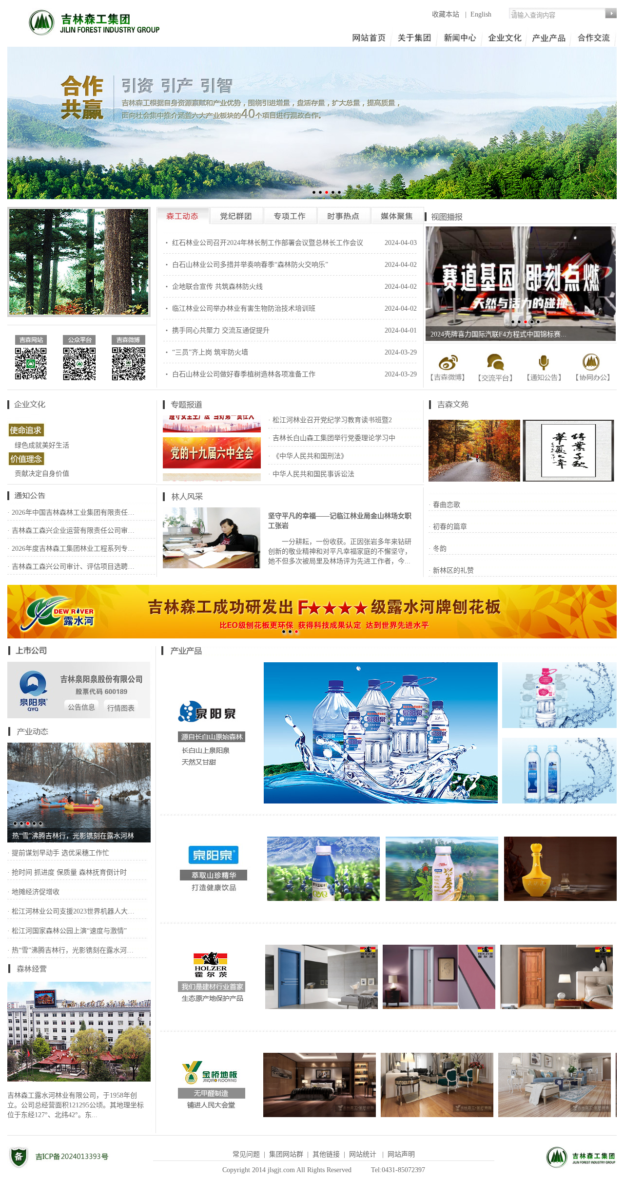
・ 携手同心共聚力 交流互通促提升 (216, 330)
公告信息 (81, 707)
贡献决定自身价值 (42, 473)
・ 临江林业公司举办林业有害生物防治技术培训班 (239, 308)
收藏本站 (446, 14)
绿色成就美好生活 (42, 445)
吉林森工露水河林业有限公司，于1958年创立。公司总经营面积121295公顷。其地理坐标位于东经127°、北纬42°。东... (75, 1105)
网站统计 (362, 1154)
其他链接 (326, 1154)
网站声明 (401, 1154)
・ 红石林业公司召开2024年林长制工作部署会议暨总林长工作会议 (263, 242)
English (480, 14)
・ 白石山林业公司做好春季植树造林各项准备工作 (239, 374)
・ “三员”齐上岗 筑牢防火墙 (205, 352)
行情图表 (121, 708)
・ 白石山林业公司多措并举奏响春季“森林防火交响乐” (245, 264)
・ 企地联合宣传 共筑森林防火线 (213, 286)
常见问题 (246, 1154)
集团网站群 (286, 1154)
